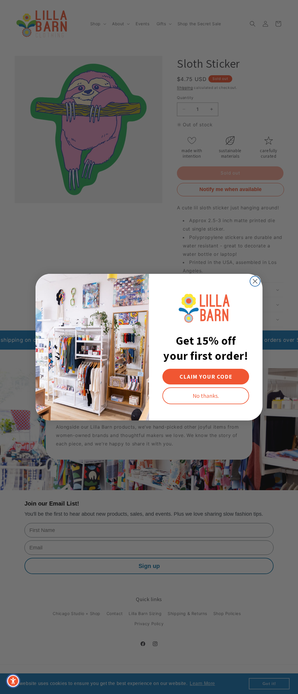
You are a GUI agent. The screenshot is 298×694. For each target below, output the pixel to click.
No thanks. (206, 396)
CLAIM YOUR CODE (206, 376)
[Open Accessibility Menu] (13, 681)
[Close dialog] (255, 281)
